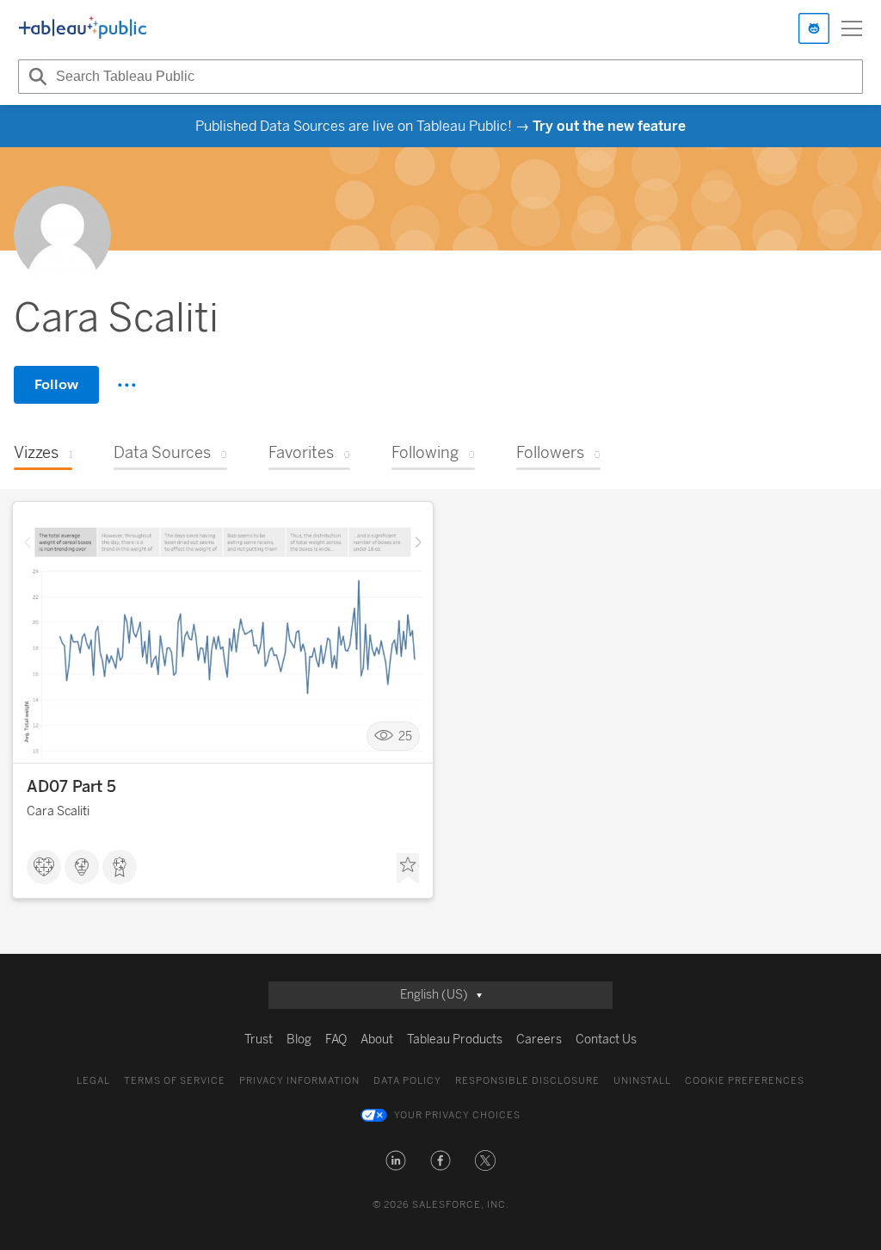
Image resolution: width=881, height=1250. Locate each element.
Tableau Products (454, 1039)
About (376, 1039)
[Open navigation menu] (851, 28)
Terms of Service (174, 1080)
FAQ (336, 1039)
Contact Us (606, 1039)
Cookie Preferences (744, 1080)
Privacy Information (299, 1080)
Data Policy (407, 1080)
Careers (539, 1039)
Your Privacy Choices (457, 1115)
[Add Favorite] (408, 868)
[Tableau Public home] (82, 28)
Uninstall (642, 1080)
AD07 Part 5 (71, 786)
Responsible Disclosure (527, 1080)
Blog (298, 1039)
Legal (93, 1080)
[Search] (35, 77)
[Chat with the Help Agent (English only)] (813, 28)
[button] (396, 1160)
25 (405, 736)
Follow (56, 384)
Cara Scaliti (58, 811)
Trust (258, 1039)
